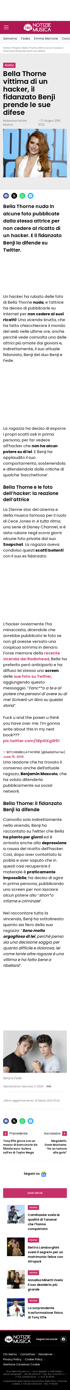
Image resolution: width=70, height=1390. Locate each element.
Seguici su (32, 1173)
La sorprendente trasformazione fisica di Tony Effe (45, 1313)
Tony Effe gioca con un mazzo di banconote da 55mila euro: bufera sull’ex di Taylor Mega (20, 1146)
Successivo (52, 1133)
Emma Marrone (46, 38)
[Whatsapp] (22, 196)
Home (6, 47)
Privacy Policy (12, 1359)
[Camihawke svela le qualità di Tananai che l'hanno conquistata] (16, 1219)
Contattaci (27, 1354)
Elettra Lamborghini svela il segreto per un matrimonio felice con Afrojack (45, 1254)
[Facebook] (6, 196)
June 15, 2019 (13, 757)
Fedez (25, 38)
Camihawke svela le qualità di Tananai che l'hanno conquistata (44, 1222)
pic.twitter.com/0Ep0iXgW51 (31, 741)
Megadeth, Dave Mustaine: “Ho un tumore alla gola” (56, 1146)
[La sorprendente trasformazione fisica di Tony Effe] (16, 1309)
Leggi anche (35, 1193)
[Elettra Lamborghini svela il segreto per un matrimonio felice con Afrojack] (16, 1251)
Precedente (18, 1133)
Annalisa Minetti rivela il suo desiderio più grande (45, 1285)
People (16, 47)
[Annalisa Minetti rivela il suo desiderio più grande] (16, 1281)
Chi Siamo (10, 1354)
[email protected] (12, 1374)
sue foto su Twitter (32, 676)
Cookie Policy (34, 1359)
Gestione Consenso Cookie (21, 1364)
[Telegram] (30, 196)
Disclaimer (45, 1354)
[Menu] (6, 27)
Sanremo (10, 38)
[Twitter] (14, 196)
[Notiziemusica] (37, 27)
